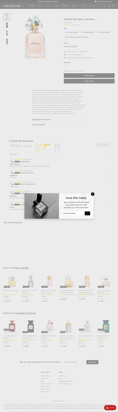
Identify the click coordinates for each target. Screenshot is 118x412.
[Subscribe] (87, 213)
